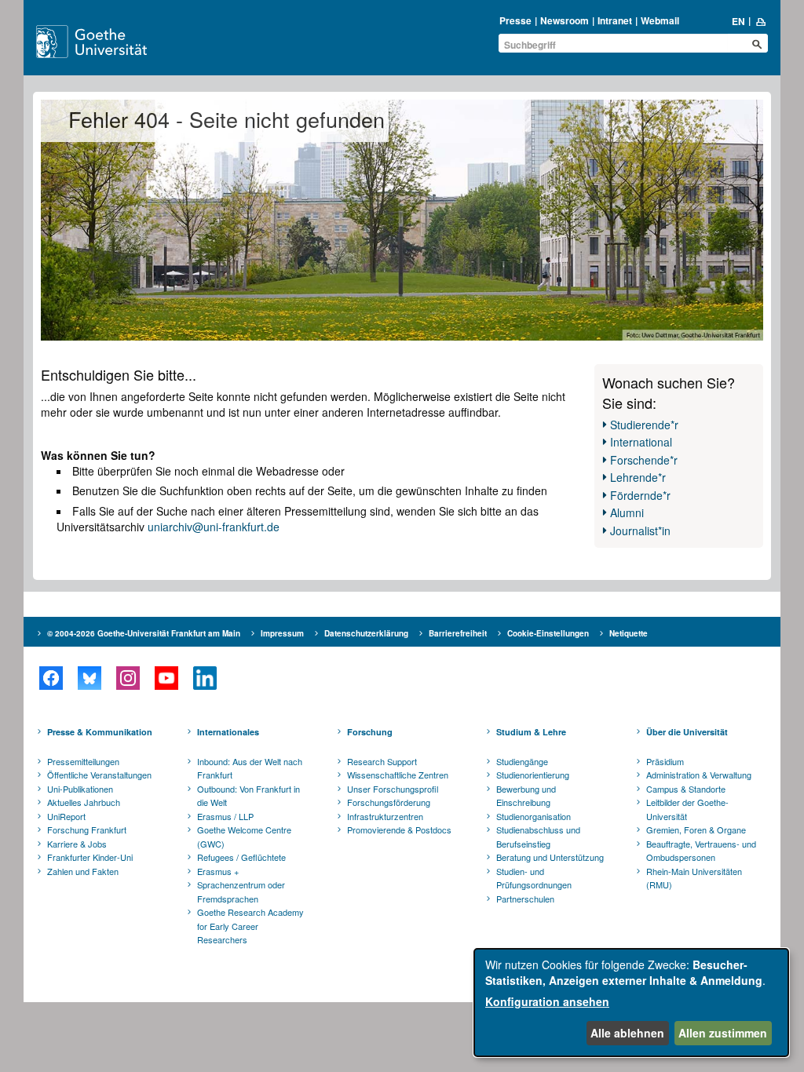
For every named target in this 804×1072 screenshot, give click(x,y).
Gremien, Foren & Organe (696, 829)
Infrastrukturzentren (385, 816)
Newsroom (564, 20)
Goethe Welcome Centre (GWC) (244, 836)
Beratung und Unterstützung (550, 857)
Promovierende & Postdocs (399, 829)
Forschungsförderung (388, 802)
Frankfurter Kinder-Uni (90, 857)
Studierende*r (644, 424)
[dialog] (631, 1002)
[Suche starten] (757, 44)
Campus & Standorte (685, 788)
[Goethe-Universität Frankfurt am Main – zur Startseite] (109, 41)
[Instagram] (127, 678)
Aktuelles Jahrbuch (83, 802)
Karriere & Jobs (77, 843)
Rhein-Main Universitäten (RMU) (694, 878)
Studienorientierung (532, 774)
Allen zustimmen (722, 1033)
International (641, 442)
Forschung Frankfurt (86, 829)
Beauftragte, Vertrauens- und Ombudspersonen (701, 850)
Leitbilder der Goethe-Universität (687, 809)
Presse (515, 20)
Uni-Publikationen (80, 788)
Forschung (370, 732)
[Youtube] (166, 678)
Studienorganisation (533, 816)
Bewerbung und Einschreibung (526, 795)
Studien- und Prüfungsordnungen (534, 878)
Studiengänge (522, 761)
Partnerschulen (525, 898)
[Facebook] (50, 678)
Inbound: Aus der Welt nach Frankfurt (249, 768)
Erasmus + (218, 871)
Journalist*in (640, 530)
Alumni (627, 512)
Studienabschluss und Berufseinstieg (538, 836)
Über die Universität (687, 732)
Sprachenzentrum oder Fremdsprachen (241, 891)
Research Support (382, 761)
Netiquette (628, 633)
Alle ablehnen (627, 1033)
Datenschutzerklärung (366, 633)
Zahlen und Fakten (83, 871)
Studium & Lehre (531, 732)
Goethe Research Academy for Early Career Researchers (250, 926)
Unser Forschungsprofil (392, 788)
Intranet (615, 20)
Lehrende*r (638, 477)
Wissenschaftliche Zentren (397, 774)
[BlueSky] (89, 678)
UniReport (66, 816)
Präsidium (665, 761)
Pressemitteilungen (83, 761)
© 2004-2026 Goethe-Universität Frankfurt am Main (143, 633)
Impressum (282, 633)
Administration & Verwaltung (698, 774)
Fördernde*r (640, 495)
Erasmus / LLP (225, 816)
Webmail (660, 20)
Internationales (228, 732)
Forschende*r (644, 460)
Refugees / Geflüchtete (241, 857)
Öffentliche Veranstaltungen (99, 774)
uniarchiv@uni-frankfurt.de (214, 526)
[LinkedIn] (204, 678)
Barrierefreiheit (458, 633)
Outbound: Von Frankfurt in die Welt (248, 795)
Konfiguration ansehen (547, 1001)
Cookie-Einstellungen (548, 633)
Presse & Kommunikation (99, 732)
